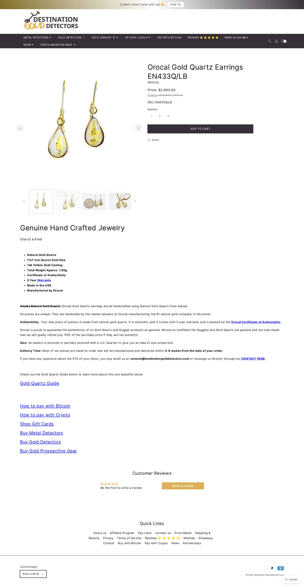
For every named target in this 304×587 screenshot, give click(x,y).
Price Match (183, 533)
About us (100, 533)
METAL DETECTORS (36, 37)
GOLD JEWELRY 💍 (103, 37)
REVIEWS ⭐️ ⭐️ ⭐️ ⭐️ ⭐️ (203, 37)
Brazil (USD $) (31, 573)
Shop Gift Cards (37, 423)
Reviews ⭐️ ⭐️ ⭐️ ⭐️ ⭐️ (163, 538)
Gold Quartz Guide (39, 383)
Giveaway (206, 538)
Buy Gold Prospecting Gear (48, 450)
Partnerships (192, 543)
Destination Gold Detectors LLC (269, 575)
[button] (270, 41)
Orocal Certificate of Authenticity (255, 322)
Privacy (109, 538)
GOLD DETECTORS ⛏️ (72, 37)
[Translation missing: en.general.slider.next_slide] (138, 128)
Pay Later (145, 533)
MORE (27, 44)
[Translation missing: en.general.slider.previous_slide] (20, 128)
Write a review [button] (183, 486)
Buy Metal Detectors (41, 432)
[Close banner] (300, 4)
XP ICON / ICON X (136, 37)
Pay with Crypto (157, 543)
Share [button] (155, 139)
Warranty (44, 280)
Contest (109, 543)
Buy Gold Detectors (40, 441)
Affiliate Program (122, 533)
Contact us (163, 533)
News (176, 543)
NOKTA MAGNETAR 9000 (57, 44)
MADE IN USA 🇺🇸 (235, 37)
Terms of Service (129, 538)
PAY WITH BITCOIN (169, 37)
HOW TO (175, 4)
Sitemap (189, 538)
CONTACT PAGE (253, 358)
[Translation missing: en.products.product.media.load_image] (41, 202)
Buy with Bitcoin (130, 543)
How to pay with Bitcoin (45, 405)
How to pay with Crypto (45, 414)
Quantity (152, 109)
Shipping (152, 95)
